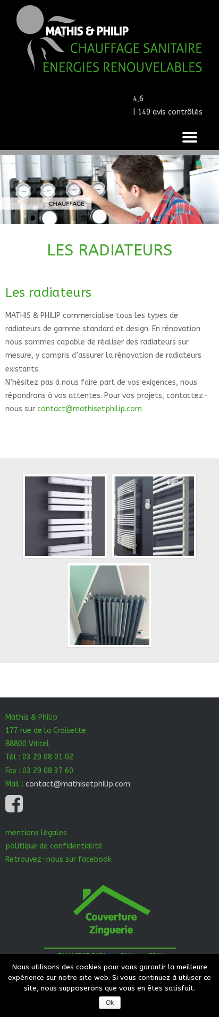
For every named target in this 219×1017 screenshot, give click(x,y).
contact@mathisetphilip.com (89, 408)
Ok (110, 1002)
